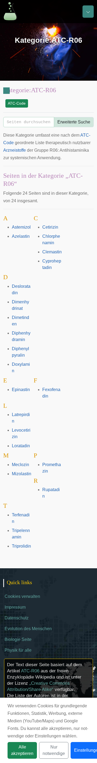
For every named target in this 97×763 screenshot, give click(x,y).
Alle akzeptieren (22, 750)
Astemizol (21, 227)
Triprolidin (21, 546)
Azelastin (21, 236)
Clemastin (52, 252)
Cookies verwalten (22, 596)
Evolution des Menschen (28, 628)
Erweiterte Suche (73, 122)
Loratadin (21, 445)
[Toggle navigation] (88, 11)
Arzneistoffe (14, 150)
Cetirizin (50, 227)
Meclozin (20, 464)
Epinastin (21, 389)
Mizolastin (21, 473)
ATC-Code (17, 103)
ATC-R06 (30, 670)
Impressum (15, 607)
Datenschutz (17, 618)
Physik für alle (18, 650)
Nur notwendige (54, 750)
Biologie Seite (18, 639)
